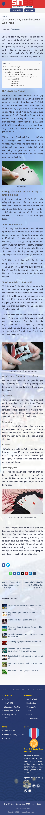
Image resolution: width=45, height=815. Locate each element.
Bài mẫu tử (14, 83)
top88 (29, 809)
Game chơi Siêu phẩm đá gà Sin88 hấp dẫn (24, 605)
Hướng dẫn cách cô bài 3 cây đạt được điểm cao (22, 69)
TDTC (28, 804)
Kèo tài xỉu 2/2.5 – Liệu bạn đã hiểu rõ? (23, 671)
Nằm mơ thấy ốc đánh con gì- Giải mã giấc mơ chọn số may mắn (11, 585)
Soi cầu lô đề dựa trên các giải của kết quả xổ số (25, 657)
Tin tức (4, 16)
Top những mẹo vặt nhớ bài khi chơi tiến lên (24, 642)
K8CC (39, 804)
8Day (12, 804)
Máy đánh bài (15, 79)
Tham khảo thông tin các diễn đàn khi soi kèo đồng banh (25, 628)
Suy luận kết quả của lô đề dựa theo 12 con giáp (24, 614)
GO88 (33, 804)
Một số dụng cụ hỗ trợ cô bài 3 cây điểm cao (22, 77)
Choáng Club (20, 804)
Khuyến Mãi (8, 703)
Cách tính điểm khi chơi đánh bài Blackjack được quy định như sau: (22, 650)
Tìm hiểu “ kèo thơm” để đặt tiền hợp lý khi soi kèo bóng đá (25, 635)
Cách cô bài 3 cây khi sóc (16, 72)
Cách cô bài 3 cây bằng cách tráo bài (20, 74)
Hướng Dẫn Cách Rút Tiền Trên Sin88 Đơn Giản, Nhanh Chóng (33, 585)
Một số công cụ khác (17, 85)
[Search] (42, 4)
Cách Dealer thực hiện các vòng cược (22, 620)
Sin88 (6, 699)
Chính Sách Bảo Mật (12, 707)
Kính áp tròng (15, 81)
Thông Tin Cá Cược (12, 711)
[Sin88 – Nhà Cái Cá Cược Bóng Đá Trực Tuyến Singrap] (22, 4)
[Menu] (3, 4)
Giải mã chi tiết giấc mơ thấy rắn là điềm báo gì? (25, 664)
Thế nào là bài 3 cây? (12, 67)
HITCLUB (23, 809)
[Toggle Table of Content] (37, 64)
